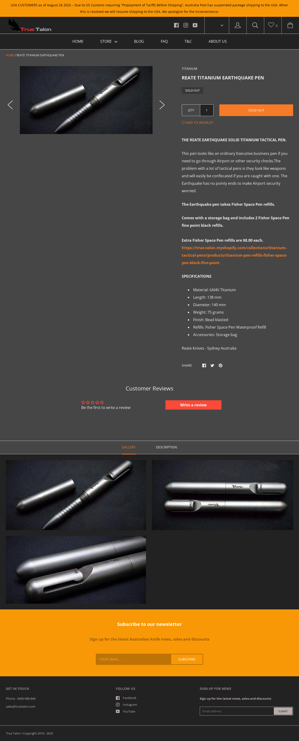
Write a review (193, 405)
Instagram (130, 704)
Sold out (256, 110)
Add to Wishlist (199, 122)
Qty (191, 110)
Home (10, 55)
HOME (77, 41)
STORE (106, 41)
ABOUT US (218, 41)
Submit (283, 711)
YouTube (129, 711)
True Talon (13, 733)
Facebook (129, 698)
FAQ (164, 41)
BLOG (139, 41)
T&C (188, 41)
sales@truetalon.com (20, 706)
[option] (86, 100)
